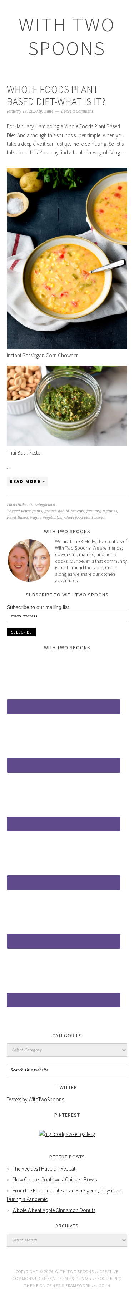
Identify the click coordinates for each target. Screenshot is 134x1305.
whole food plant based (83, 517)
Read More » (27, 481)
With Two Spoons (67, 36)
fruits (37, 511)
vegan (35, 517)
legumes (110, 511)
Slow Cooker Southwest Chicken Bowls (55, 1179)
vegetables (52, 517)
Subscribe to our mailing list (38, 607)
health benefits (71, 511)
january (93, 511)
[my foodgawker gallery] (67, 1134)
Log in (103, 1285)
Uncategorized (42, 504)
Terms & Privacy (74, 1278)
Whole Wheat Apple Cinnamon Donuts (54, 1210)
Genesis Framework (69, 1285)
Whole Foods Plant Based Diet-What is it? (56, 95)
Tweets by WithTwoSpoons (35, 1099)
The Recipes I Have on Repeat (44, 1168)
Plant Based (17, 517)
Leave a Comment (77, 111)
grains (50, 511)
